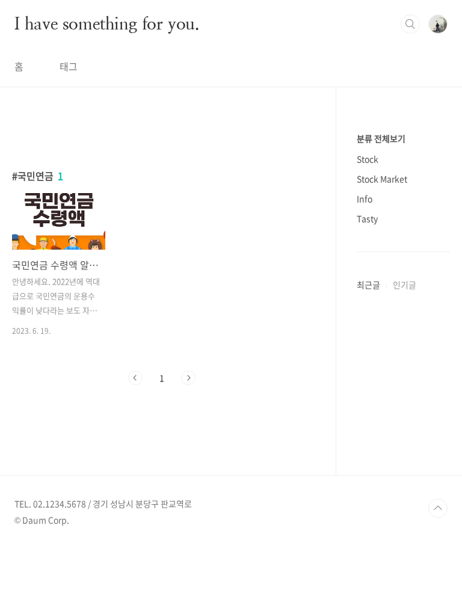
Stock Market (382, 179)
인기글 (404, 285)
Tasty (367, 218)
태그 (69, 66)
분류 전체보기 (381, 138)
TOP (438, 508)
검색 (410, 24)
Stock (367, 159)
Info (364, 198)
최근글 (368, 285)
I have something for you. (107, 23)
